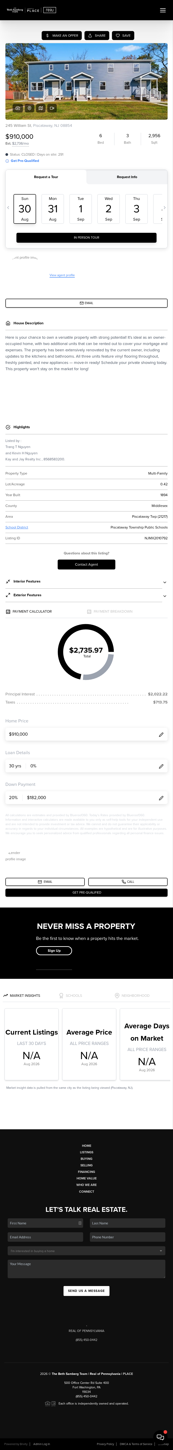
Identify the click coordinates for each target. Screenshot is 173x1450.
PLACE (128, 1374)
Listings (86, 1152)
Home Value (87, 1178)
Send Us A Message (86, 1291)
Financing (86, 1172)
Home (86, 1146)
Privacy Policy (105, 1444)
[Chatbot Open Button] (160, 1437)
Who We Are (86, 1185)
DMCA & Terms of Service (136, 1444)
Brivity (23, 1444)
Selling (86, 1165)
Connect (86, 1192)
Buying (86, 1159)
